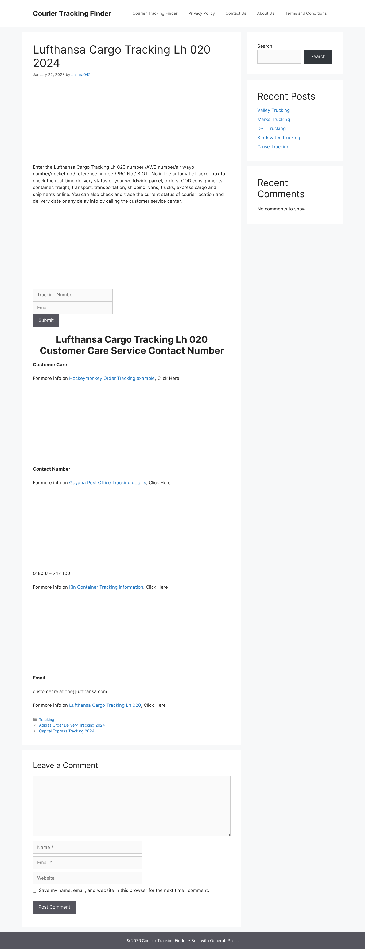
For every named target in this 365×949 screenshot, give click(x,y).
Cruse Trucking (273, 146)
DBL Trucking (271, 128)
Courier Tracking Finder (72, 13)
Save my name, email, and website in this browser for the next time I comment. (124, 890)
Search (264, 46)
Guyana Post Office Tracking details (107, 482)
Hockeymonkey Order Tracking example (112, 378)
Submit (46, 320)
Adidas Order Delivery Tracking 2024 (72, 725)
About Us (265, 13)
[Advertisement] (132, 124)
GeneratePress (224, 940)
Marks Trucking (273, 119)
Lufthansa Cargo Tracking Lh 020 (105, 705)
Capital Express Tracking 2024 (66, 731)
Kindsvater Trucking (278, 137)
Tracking (46, 719)
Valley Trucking (273, 110)
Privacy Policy (201, 13)
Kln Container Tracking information (106, 587)
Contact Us (236, 13)
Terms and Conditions (306, 13)
